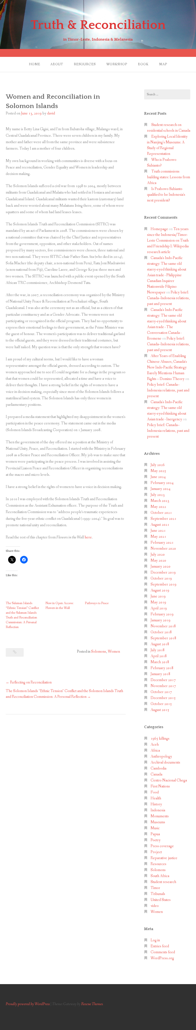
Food (155, 792)
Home (34, 64)
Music (155, 828)
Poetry (156, 840)
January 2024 (160, 488)
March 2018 (160, 662)
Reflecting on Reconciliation (31, 682)
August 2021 (160, 524)
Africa (155, 750)
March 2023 (160, 500)
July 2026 (158, 464)
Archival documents (165, 762)
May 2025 (158, 470)
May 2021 (158, 536)
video (155, 905)
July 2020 (158, 554)
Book (143, 64)
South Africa (160, 875)
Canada (156, 774)
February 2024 (162, 482)
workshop (116, 64)
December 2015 (163, 697)
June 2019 (158, 596)
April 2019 (159, 608)
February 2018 (162, 668)
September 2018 (163, 638)
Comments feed (163, 952)
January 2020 (160, 566)
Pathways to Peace (97, 603)
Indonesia (158, 810)
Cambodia (158, 768)
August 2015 (160, 709)
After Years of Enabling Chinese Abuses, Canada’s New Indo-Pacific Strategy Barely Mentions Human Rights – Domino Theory (167, 367)
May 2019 (158, 602)
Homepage (159, 229)
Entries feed (160, 946)
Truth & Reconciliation (98, 25)
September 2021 (163, 518)
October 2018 (161, 632)
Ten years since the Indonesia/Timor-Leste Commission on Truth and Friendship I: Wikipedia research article (168, 241)
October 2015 (161, 703)
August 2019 (160, 590)
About (56, 64)
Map (163, 64)
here (88, 537)
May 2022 (158, 506)
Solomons (98, 651)
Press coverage (162, 846)
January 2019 (160, 620)
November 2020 (163, 548)
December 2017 (163, 680)
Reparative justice (164, 858)
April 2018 (159, 656)
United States (161, 899)
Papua (155, 834)
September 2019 (163, 584)
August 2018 (160, 644)
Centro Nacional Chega (169, 780)
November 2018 (163, 626)
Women (114, 651)
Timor (155, 887)
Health (156, 798)
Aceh (155, 744)
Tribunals (158, 893)
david (51, 113)
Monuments (160, 816)
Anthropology (161, 756)
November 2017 (163, 685)
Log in (155, 940)
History (156, 804)
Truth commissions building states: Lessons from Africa (168, 177)
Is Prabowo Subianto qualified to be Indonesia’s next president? (166, 194)
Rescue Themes (92, 1004)
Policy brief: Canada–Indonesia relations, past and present (168, 298)
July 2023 (158, 494)
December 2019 (163, 572)
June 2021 (158, 530)
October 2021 (161, 512)
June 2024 (158, 476)
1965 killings (160, 738)
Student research (163, 881)
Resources (85, 64)
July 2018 (158, 650)
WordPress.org (162, 958)
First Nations (160, 786)
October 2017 (161, 691)
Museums (158, 822)
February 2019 (162, 614)
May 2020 (158, 560)
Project (156, 852)
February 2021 (162, 542)
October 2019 (161, 578)
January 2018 (160, 674)
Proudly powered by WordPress (28, 1004)
